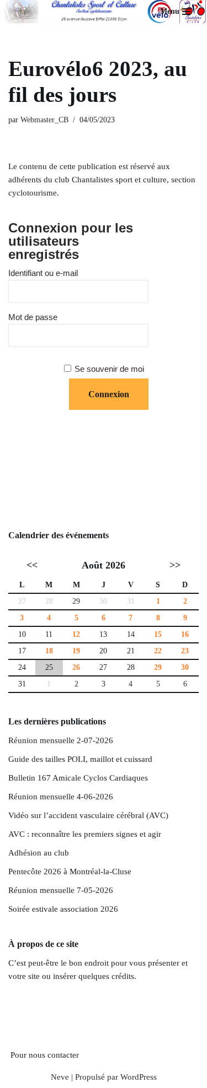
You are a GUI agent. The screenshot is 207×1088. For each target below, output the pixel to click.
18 (49, 651)
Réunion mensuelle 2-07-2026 (60, 740)
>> (175, 565)
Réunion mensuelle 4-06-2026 (60, 796)
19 (76, 651)
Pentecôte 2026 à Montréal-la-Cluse (69, 871)
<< (32, 565)
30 (185, 667)
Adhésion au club (38, 852)
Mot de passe (32, 317)
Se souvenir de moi (109, 369)
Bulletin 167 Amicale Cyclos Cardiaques (78, 777)
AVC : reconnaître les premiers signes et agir (84, 834)
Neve (60, 1077)
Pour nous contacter (44, 1055)
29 (76, 601)
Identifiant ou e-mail (43, 273)
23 (185, 651)
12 (76, 634)
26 (76, 667)
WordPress (138, 1077)
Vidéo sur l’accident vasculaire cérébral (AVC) (88, 815)
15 (158, 634)
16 (185, 634)
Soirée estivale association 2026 (63, 909)
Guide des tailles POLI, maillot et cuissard (80, 759)
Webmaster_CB (44, 120)
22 (158, 651)
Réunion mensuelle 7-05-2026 (60, 890)
